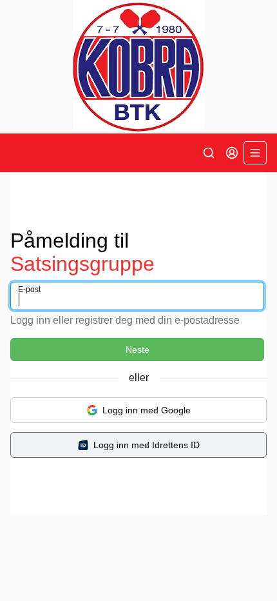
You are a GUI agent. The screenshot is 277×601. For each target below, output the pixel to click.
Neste (137, 349)
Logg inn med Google (146, 410)
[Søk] (208, 152)
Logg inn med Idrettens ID (146, 445)
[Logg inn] (232, 152)
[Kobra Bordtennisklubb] (138, 66)
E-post (29, 289)
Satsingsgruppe (82, 263)
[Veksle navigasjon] (255, 152)
